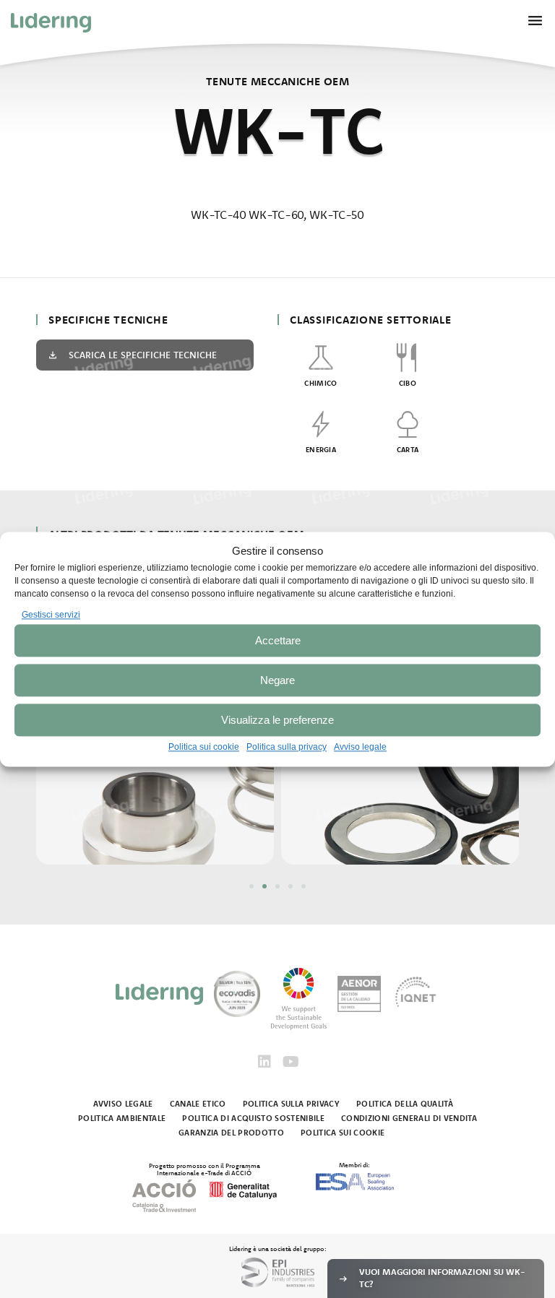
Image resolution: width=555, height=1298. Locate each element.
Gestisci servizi (51, 615)
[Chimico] (321, 357)
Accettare (278, 640)
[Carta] (408, 424)
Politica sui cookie (203, 748)
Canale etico (198, 1104)
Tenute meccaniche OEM (277, 81)
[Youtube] (291, 1062)
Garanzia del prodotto (231, 1133)
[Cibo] (408, 357)
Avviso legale (360, 748)
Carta (408, 449)
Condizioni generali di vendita (409, 1118)
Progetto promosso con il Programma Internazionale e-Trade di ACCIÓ (204, 1169)
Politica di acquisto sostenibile (253, 1118)
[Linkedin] (264, 1062)
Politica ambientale (121, 1118)
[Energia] (321, 424)
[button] (251, 886)
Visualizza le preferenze (277, 720)
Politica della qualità (404, 1104)
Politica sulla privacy (286, 748)
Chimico (320, 383)
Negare (277, 680)
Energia (321, 449)
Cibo (407, 383)
